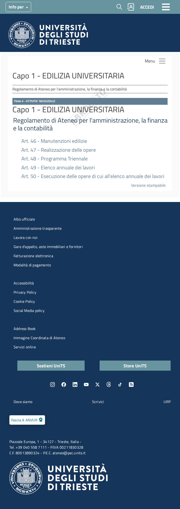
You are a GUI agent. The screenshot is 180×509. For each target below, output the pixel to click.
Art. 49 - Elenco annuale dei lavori (58, 167)
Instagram (52, 384)
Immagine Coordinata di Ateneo (39, 338)
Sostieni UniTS (51, 365)
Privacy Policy (25, 292)
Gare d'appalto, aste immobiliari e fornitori (48, 246)
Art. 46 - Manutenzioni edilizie (54, 141)
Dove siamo (23, 401)
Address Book (25, 328)
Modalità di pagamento (32, 265)
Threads (108, 384)
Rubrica (130, 7)
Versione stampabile (148, 185)
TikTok (120, 384)
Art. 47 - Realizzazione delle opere (58, 150)
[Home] (48, 36)
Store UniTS (135, 365)
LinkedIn (75, 384)
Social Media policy (29, 310)
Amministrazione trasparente (38, 228)
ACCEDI (147, 7)
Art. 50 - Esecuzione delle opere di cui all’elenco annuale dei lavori (92, 176)
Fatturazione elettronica (33, 256)
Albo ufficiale (24, 219)
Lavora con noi (26, 237)
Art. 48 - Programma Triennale (54, 158)
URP (167, 401)
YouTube (86, 384)
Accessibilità (24, 283)
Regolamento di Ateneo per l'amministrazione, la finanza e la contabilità (90, 124)
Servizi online (25, 347)
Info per (17, 6)
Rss (131, 384)
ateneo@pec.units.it (69, 453)
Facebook (64, 384)
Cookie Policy (24, 301)
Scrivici (98, 401)
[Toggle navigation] (166, 7)
